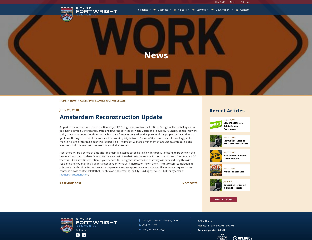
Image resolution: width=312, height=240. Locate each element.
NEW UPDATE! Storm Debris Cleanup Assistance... (233, 126)
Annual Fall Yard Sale (234, 171)
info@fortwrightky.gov (154, 229)
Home (63, 100)
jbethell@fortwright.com (74, 174)
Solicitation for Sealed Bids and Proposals (235, 186)
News (232, 2)
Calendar (245, 2)
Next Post (189, 183)
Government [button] (223, 9)
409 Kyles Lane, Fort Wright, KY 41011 (162, 220)
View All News (223, 199)
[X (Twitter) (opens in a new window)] (78, 235)
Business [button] (163, 9)
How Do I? (220, 2)
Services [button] (201, 9)
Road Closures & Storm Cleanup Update (235, 157)
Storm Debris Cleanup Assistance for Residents (236, 142)
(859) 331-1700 (149, 225)
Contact (244, 9)
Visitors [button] (182, 9)
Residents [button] (142, 9)
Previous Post (71, 183)
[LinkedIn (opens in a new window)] (84, 235)
